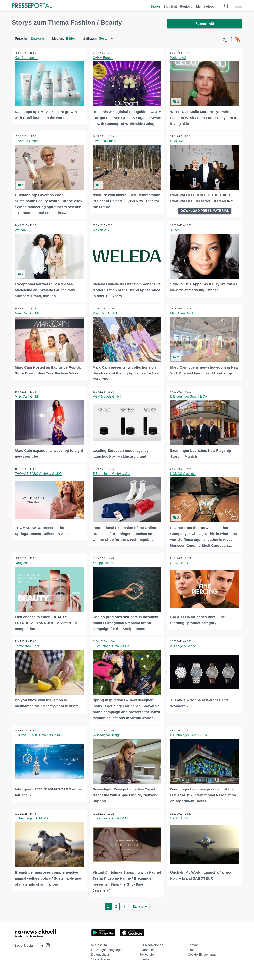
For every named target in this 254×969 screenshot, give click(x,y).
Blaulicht (170, 6)
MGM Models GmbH (107, 396)
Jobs (191, 950)
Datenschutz (100, 954)
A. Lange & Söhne (183, 646)
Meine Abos (205, 6)
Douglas (21, 563)
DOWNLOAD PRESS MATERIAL (205, 210)
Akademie (147, 950)
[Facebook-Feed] (231, 39)
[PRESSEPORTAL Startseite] (32, 5)
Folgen (200, 23)
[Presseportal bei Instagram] (47, 945)
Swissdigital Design (107, 735)
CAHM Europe (103, 57)
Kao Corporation (26, 57)
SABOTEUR (179, 563)
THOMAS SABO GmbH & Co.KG (38, 473)
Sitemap (145, 959)
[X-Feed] (224, 39)
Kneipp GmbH (103, 563)
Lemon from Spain (28, 646)
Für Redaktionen (151, 945)
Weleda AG (178, 57)
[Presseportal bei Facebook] (36, 945)
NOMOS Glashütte (183, 473)
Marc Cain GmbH (27, 313)
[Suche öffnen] (226, 6)
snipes (175, 230)
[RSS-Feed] (237, 39)
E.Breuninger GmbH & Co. (189, 396)
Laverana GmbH (26, 141)
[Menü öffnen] (238, 6)
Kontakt (193, 945)
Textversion (148, 954)
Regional (186, 6)
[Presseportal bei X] (41, 945)
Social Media (100, 959)
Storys (156, 6)
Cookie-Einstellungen (203, 954)
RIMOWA (176, 141)
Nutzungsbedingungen (107, 950)
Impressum (99, 945)
